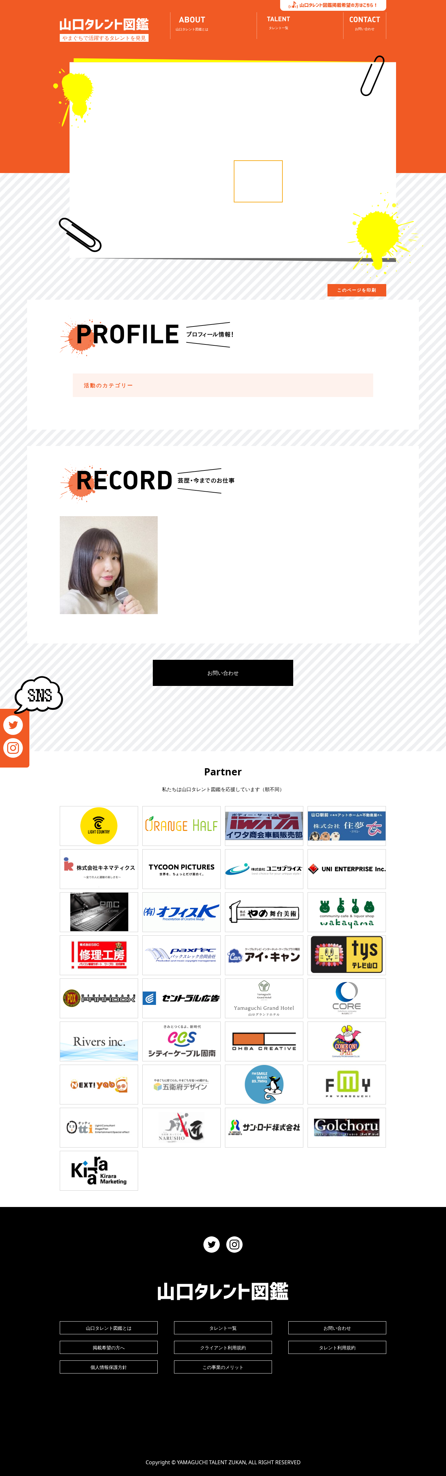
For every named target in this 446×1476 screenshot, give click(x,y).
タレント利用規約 (337, 1347)
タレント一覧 (223, 1328)
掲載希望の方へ (109, 1347)
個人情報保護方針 (108, 1367)
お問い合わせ (223, 672)
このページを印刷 (356, 290)
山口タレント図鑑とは (109, 1328)
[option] (258, 181)
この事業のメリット (223, 1367)
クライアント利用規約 (223, 1347)
